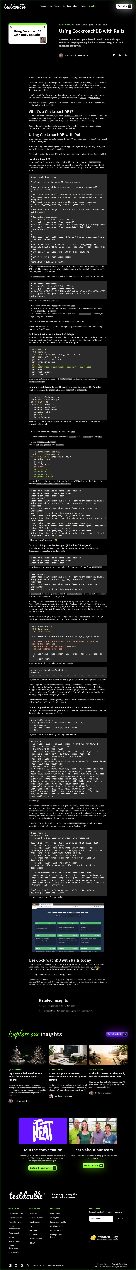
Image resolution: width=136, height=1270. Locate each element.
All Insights (54, 1218)
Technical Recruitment (13, 1246)
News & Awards (35, 1239)
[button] (43, 6)
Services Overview (15, 1213)
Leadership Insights (58, 1222)
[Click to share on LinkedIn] (114, 55)
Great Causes (34, 1222)
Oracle (83, 97)
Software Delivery (15, 1218)
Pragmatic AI (13, 1233)
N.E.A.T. (32, 1243)
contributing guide (65, 146)
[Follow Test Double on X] (28, 1265)
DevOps (11, 1237)
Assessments (13, 1252)
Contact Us (33, 1234)
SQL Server (95, 97)
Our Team (33, 1230)
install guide (65, 162)
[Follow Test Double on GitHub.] (16, 1265)
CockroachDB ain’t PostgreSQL (83, 604)
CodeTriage (72, 139)
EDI (30, 1226)
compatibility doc (68, 692)
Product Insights (57, 1230)
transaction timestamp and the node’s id (64, 813)
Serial (41, 810)
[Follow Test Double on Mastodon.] (22, 1265)
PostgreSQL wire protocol (84, 118)
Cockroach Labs (71, 115)
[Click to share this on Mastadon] (120, 55)
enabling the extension (73, 593)
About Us (33, 1213)
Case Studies (55, 6)
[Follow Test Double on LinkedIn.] (10, 1265)
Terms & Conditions (120, 1264)
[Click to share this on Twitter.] (126, 55)
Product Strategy (15, 1222)
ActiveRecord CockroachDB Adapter (57, 964)
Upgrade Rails (14, 1241)
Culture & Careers (36, 1218)
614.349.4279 (38, 1265)
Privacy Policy (102, 1264)
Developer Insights (57, 1226)
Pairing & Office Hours (56, 1235)
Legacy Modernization (14, 1227)
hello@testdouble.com (56, 1265)
